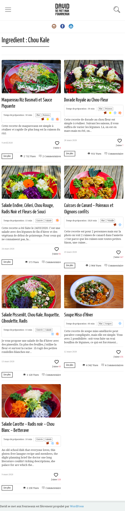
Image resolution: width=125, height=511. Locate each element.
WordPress (77, 506)
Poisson (46, 115)
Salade (48, 221)
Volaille (110, 221)
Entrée (39, 221)
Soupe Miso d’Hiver (78, 314)
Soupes (108, 324)
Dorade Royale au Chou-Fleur (86, 100)
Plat (38, 115)
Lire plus (7, 156)
